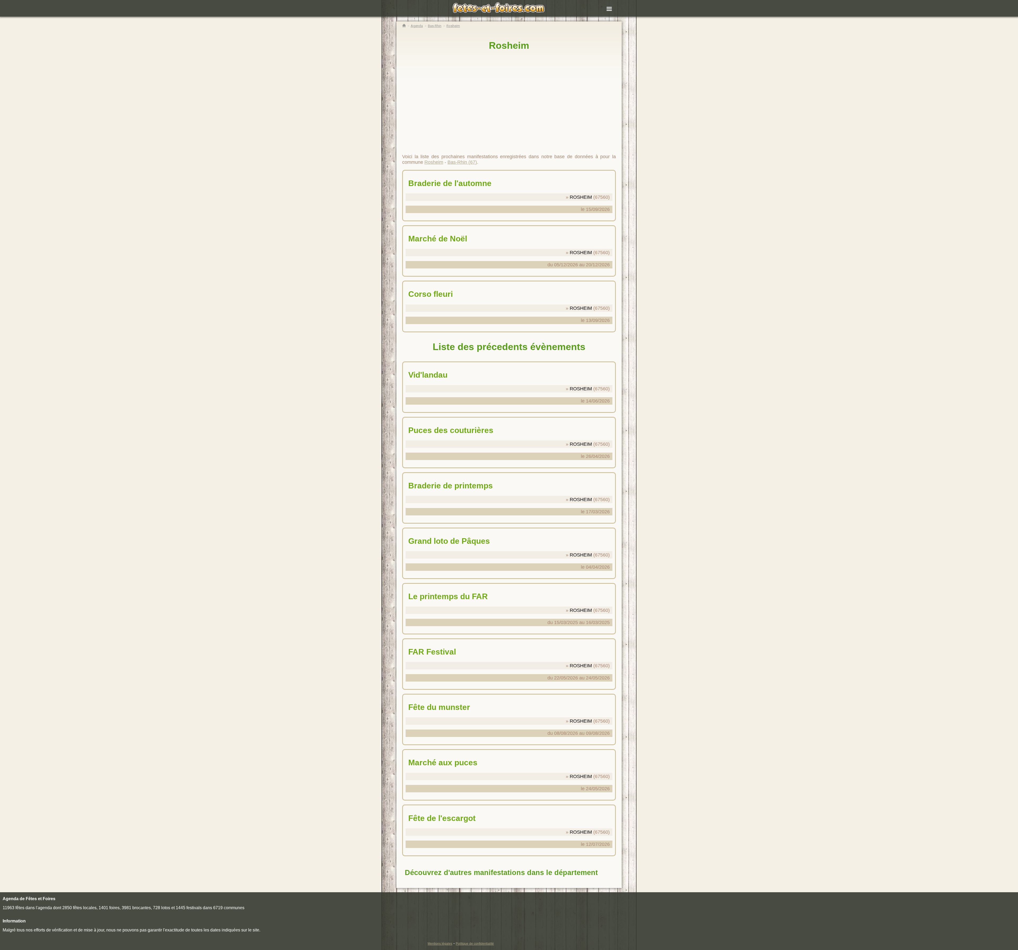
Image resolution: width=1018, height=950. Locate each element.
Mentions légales (440, 943)
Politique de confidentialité (475, 943)
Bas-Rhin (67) (462, 162)
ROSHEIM (581, 197)
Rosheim (509, 45)
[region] (509, 100)
